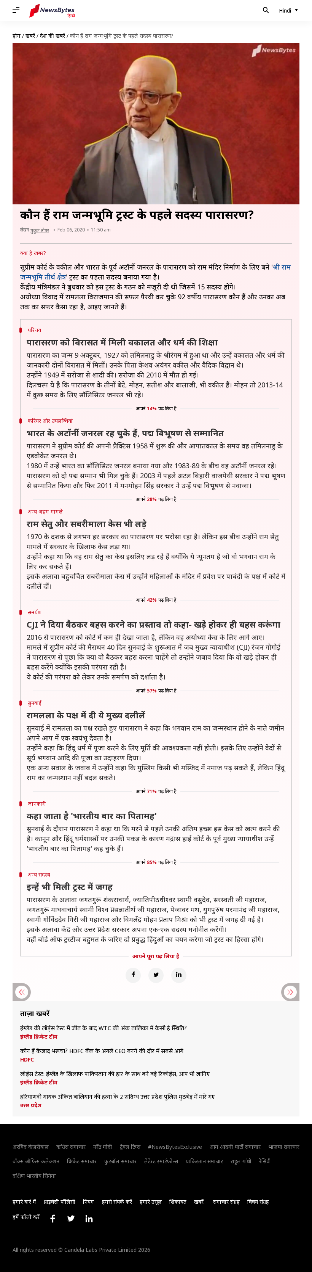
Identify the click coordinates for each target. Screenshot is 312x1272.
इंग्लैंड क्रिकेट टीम (38, 1036)
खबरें (30, 35)
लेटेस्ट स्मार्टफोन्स (161, 1161)
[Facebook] (133, 975)
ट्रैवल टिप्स (130, 1146)
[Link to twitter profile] (71, 1218)
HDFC (27, 1059)
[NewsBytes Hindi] (52, 11)
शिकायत (177, 1201)
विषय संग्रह (258, 1201)
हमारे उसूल (151, 1201)
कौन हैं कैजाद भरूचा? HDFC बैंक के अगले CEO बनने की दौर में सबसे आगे (101, 1051)
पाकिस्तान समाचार (204, 1161)
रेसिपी (265, 1161)
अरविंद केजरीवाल (31, 1146)
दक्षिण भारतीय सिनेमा (34, 1175)
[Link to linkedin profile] (89, 1218)
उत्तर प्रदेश (30, 1105)
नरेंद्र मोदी (102, 1146)
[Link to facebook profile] (52, 1218)
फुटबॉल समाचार (120, 1161)
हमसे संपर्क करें (117, 1201)
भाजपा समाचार (283, 1146)
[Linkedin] (178, 975)
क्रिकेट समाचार (82, 1161)
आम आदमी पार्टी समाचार (235, 1146)
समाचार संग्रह (226, 1201)
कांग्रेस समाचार (71, 1146)
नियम (88, 1201)
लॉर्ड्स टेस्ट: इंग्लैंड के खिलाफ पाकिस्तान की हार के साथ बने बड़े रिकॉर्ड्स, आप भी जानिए (115, 1074)
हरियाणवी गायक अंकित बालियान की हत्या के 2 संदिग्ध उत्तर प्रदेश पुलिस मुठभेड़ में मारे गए (117, 1097)
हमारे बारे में (24, 1201)
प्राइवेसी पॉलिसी (59, 1201)
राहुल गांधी (241, 1161)
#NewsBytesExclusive (175, 1146)
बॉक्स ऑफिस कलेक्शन (36, 1161)
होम (17, 35)
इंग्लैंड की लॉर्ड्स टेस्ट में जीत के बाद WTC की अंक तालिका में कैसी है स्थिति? (103, 1029)
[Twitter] (156, 975)
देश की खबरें (52, 35)
